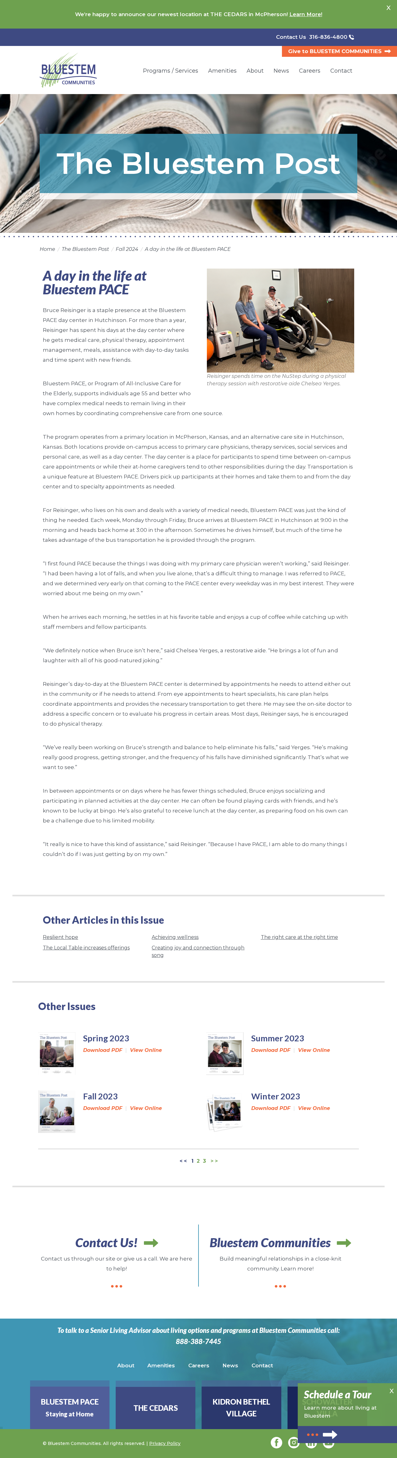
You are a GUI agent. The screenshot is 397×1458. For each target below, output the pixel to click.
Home (47, 249)
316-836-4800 (328, 37)
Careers (198, 1365)
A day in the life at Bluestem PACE (188, 249)
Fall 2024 (127, 249)
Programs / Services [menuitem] (170, 70)
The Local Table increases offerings (86, 948)
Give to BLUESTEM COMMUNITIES (334, 51)
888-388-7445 (198, 1342)
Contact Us (291, 37)
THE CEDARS (155, 1407)
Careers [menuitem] (309, 70)
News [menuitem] (281, 70)
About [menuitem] (255, 70)
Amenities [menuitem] (222, 70)
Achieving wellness (175, 937)
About (125, 1365)
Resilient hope (60, 937)
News (230, 1365)
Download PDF (102, 1050)
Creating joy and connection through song (198, 951)
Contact (262, 1365)
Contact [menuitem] (341, 70)
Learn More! (305, 14)
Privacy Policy (165, 1443)
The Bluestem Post (85, 249)
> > (214, 1161)
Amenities (161, 1365)
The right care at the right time (299, 937)
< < (183, 1161)
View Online (146, 1050)
